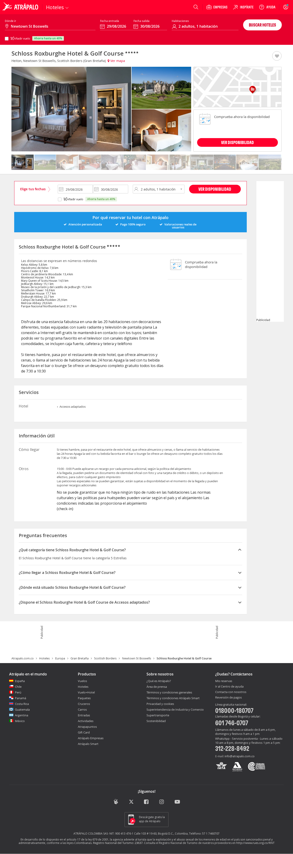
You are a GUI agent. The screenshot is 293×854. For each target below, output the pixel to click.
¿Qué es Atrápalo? (158, 681)
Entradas (84, 715)
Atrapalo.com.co (22, 658)
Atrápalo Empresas (90, 738)
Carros (82, 709)
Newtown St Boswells (136, 658)
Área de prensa (156, 687)
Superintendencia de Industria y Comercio (175, 709)
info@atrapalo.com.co (240, 756)
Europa (60, 658)
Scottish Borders (105, 658)
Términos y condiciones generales (169, 692)
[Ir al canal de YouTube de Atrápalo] (177, 802)
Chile (18, 687)
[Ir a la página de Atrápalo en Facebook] (146, 802)
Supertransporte (157, 715)
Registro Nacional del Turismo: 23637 (118, 843)
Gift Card (84, 732)
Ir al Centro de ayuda (229, 686)
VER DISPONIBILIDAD (237, 142)
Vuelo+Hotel (86, 692)
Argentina (21, 715)
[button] (277, 56)
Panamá (20, 698)
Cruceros (84, 704)
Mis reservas (223, 681)
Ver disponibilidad (214, 189)
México (20, 721)
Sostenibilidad (156, 721)
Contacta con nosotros (230, 692)
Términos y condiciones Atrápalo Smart (173, 698)
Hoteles (44, 658)
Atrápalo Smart (88, 744)
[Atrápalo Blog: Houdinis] (116, 801)
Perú (18, 692)
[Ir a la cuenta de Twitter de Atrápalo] (131, 802)
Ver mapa (117, 61)
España (20, 681)
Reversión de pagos (228, 697)
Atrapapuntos (87, 727)
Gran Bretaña (80, 658)
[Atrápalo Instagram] (162, 802)
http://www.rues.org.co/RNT (255, 843)
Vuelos (82, 681)
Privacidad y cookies (160, 704)
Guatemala (22, 709)
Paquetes (84, 698)
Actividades (85, 721)
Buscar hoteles (262, 25)
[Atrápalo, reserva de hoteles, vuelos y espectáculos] (21, 7)
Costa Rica (22, 704)
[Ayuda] (267, 7)
